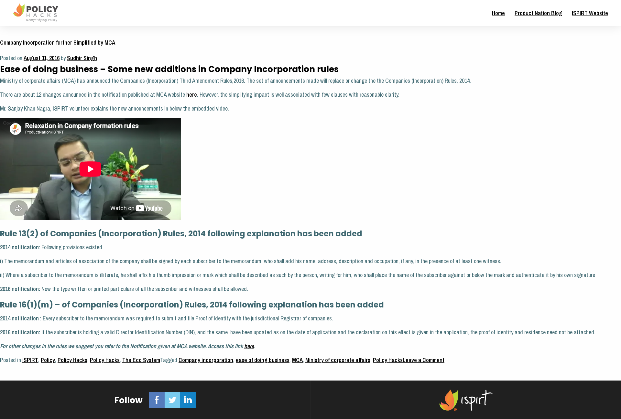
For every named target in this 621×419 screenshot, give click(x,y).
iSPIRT (30, 360)
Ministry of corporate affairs (337, 360)
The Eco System (141, 360)
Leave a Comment (423, 360)
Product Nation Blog (538, 13)
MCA (297, 360)
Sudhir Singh (82, 58)
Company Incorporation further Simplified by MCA (57, 42)
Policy (48, 360)
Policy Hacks (72, 360)
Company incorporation (206, 360)
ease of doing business (262, 360)
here (191, 95)
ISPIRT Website (590, 13)
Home (498, 13)
